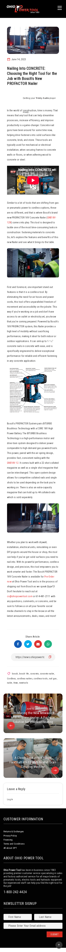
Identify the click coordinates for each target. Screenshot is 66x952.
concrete (34, 673)
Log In (10, 799)
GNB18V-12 (13, 462)
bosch (15, 673)
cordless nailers (24, 678)
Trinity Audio (42, 98)
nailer (9, 682)
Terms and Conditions (14, 843)
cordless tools (41, 678)
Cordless (11, 678)
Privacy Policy (10, 835)
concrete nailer (47, 673)
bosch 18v (24, 673)
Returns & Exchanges (14, 831)
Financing (8, 839)
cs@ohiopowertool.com (20, 596)
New (16, 682)
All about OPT (10, 848)
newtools (23, 682)
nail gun (52, 678)
